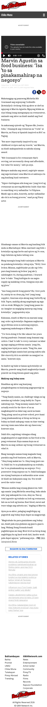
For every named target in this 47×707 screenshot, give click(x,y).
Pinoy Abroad (11, 675)
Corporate (28, 688)
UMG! (7, 665)
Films (25, 678)
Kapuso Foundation (32, 684)
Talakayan (10, 672)
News (25, 659)
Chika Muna (10, 669)
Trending (9, 678)
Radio (26, 675)
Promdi (8, 662)
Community (28, 669)
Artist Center (29, 665)
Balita (7, 659)
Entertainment (30, 662)
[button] (34, 92)
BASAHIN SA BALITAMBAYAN (23, 549)
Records (27, 681)
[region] (23, 29)
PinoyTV (27, 672)
